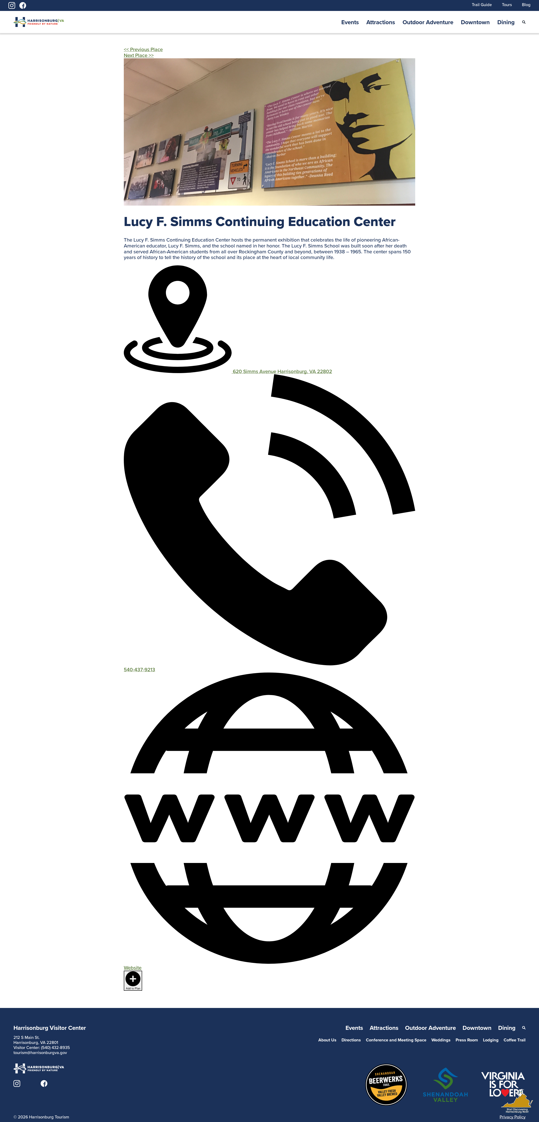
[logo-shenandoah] (445, 1070)
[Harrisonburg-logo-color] (38, 19)
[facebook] (22, 4)
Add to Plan (133, 988)
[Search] (524, 22)
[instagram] (11, 4)
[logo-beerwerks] (386, 1066)
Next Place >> (139, 55)
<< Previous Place (143, 49)
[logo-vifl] (503, 1073)
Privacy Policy (513, 1117)
